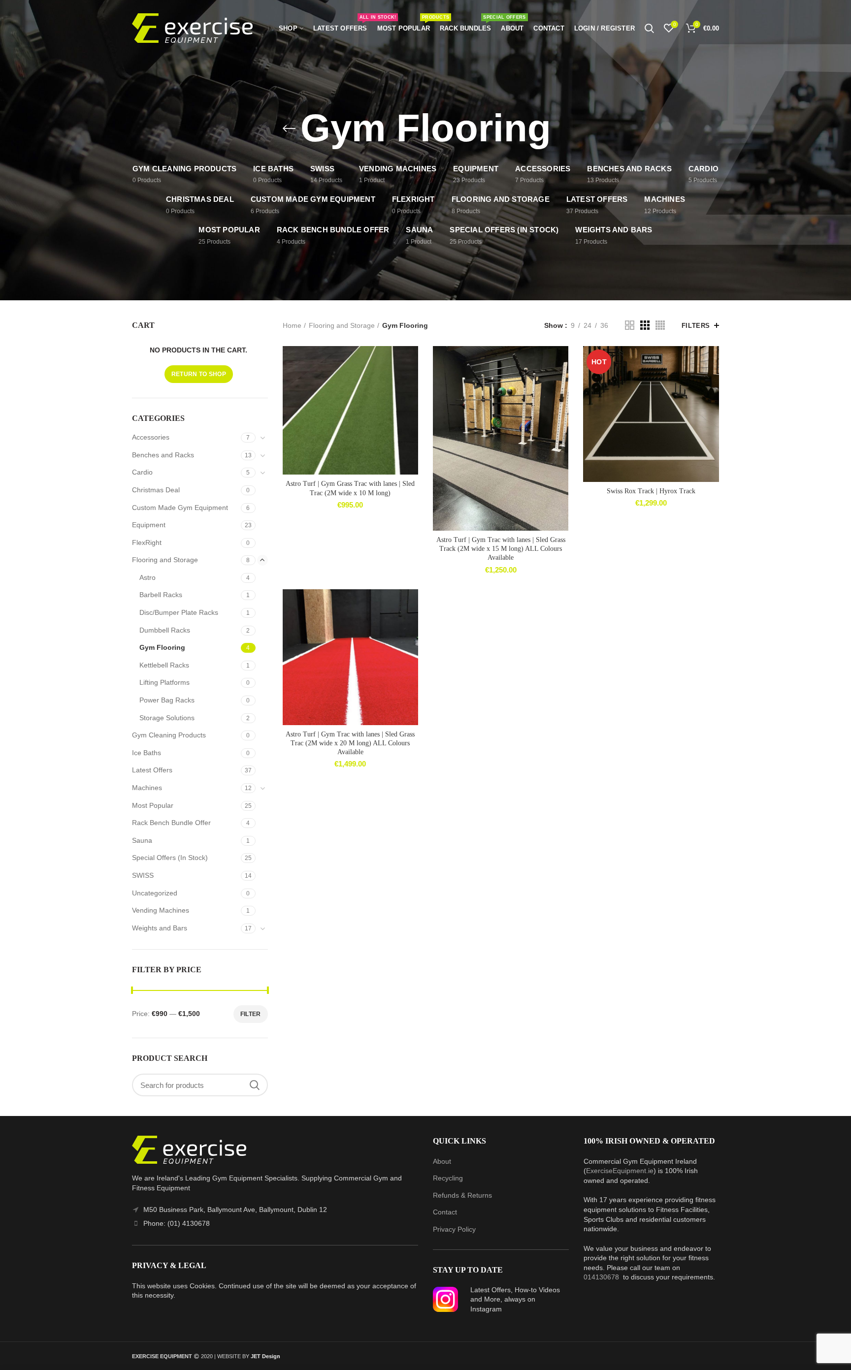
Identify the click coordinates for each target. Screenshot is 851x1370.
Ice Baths (146, 753)
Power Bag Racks (167, 700)
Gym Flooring (162, 647)
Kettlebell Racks (164, 665)
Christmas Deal (156, 490)
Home (292, 325)
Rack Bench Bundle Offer (171, 823)
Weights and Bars (159, 928)
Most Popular (152, 805)
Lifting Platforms (164, 682)
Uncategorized (154, 893)
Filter (250, 1014)
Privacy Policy (454, 1229)
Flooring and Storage (342, 325)
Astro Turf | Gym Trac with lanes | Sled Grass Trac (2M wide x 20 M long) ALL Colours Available (350, 743)
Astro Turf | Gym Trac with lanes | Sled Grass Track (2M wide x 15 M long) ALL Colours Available (500, 548)
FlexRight (147, 542)
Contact (445, 1212)
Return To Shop (198, 374)
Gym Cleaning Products (169, 735)
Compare (410, 384)
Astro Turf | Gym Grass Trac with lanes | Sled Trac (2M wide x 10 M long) (350, 488)
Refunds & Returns (462, 1195)
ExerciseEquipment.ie (620, 1171)
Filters (696, 325)
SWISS (143, 875)
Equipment (148, 525)
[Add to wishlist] (410, 362)
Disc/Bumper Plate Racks (178, 612)
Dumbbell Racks (164, 630)
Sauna (142, 840)
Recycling (448, 1178)
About (442, 1161)
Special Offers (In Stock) (170, 857)
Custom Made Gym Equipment (180, 507)
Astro (147, 577)
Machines (147, 788)
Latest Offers (152, 770)
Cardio (142, 472)
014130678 (601, 1277)
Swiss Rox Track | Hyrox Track (651, 491)
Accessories (150, 437)
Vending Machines (160, 910)
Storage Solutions (167, 718)
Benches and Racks (163, 455)
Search (254, 1085)
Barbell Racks (160, 595)
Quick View (410, 406)
